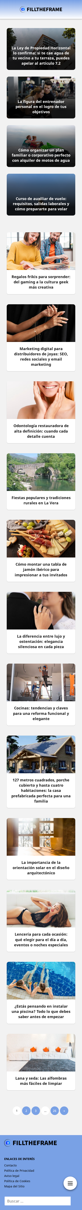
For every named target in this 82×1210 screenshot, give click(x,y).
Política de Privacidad (19, 1171)
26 (54, 1111)
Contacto (10, 1165)
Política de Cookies (17, 1181)
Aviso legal (11, 1176)
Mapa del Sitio (14, 1186)
